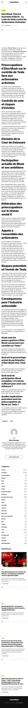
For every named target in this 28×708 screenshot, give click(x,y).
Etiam (2, 502)
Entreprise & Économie (7, 497)
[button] (2, 2)
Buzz (2, 483)
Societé (3, 524)
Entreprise (4, 494)
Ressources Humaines (7, 516)
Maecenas (4, 510)
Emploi (3, 489)
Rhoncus (3, 518)
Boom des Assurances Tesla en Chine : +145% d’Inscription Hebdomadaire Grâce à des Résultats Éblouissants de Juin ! (12, 681)
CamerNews (14, 2)
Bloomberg (4, 333)
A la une (3, 470)
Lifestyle (3, 508)
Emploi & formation (6, 491)
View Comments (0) (14, 457)
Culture (3, 486)
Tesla (3, 10)
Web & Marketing (5, 543)
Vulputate (3, 540)
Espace (3, 499)
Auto (2, 480)
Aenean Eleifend (5, 475)
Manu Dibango (14, 440)
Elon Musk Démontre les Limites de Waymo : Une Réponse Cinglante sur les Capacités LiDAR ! (13, 573)
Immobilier (4, 505)
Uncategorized (5, 535)
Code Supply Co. (19, 702)
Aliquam (3, 478)
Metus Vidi (4, 513)
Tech (2, 529)
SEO (2, 521)
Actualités (4, 472)
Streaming (4, 527)
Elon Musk (4, 421)
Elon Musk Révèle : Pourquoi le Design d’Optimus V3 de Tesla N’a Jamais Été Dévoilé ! (13, 608)
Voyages (3, 537)
